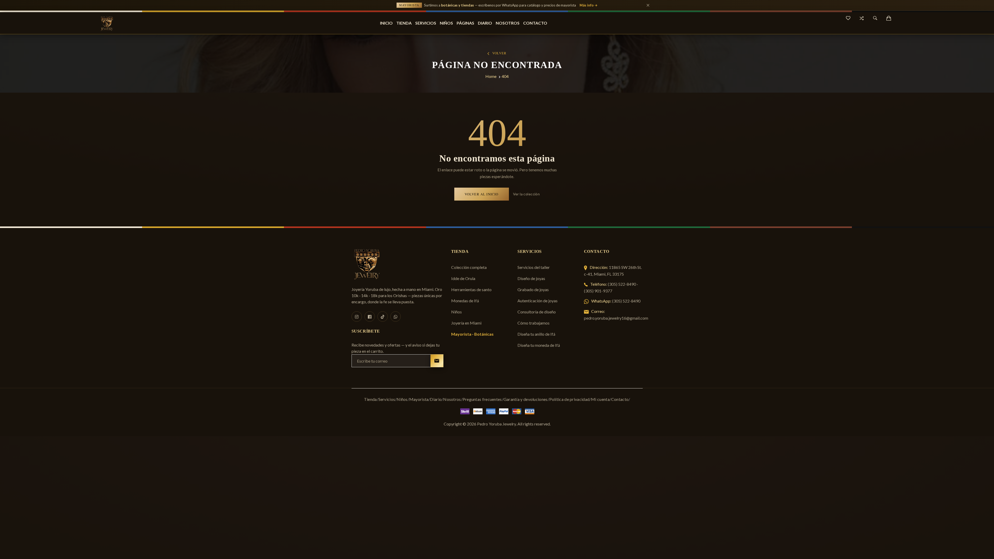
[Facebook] (369, 316)
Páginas (465, 22)
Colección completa (469, 267)
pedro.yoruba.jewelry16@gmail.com (616, 317)
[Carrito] (889, 18)
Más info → (588, 5)
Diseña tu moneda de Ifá (538, 345)
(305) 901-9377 (598, 290)
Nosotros (508, 22)
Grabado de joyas (533, 289)
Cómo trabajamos (533, 322)
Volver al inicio (482, 194)
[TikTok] (382, 316)
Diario (485, 22)
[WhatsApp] (395, 316)
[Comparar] (862, 18)
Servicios (425, 22)
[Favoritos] (848, 18)
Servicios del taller (533, 267)
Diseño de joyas (531, 278)
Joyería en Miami (466, 322)
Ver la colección (526, 194)
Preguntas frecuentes (482, 399)
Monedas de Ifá (465, 300)
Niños (446, 22)
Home (490, 76)
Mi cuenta (600, 399)
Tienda (404, 22)
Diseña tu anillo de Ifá (536, 334)
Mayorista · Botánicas (472, 334)
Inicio (386, 22)
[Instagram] (357, 316)
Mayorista (419, 399)
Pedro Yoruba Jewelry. (497, 423)
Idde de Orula (463, 278)
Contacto (535, 22)
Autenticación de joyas (537, 300)
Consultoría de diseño (536, 311)
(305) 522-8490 (622, 284)
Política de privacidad (569, 399)
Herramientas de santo (471, 289)
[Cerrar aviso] (648, 5)
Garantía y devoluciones (525, 399)
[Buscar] (875, 18)
